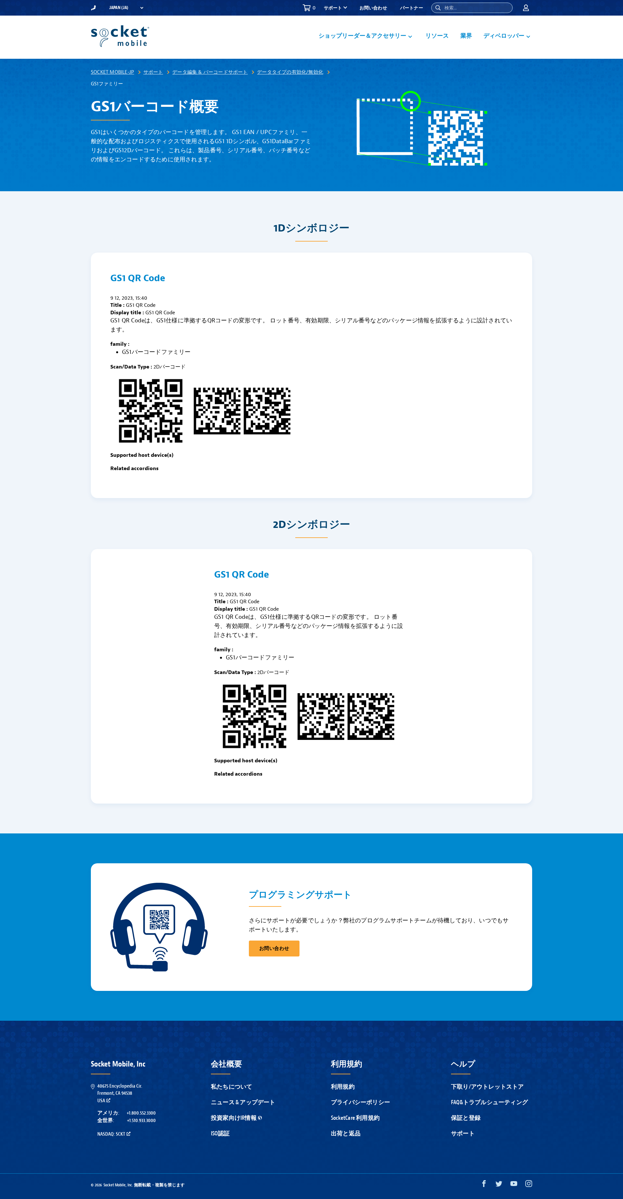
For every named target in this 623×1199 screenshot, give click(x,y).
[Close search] (505, 8)
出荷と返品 (345, 1133)
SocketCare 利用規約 (355, 1118)
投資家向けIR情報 (234, 1118)
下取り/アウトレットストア (487, 1087)
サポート (153, 72)
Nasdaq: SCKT (111, 1134)
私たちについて (231, 1087)
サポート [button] (333, 8)
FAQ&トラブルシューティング (489, 1102)
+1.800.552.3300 (141, 1113)
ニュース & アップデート (243, 1102)
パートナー (411, 8)
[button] (438, 7)
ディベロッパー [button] (503, 36)
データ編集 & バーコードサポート (210, 72)
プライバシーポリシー (360, 1102)
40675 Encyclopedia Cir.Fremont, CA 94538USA (119, 1093)
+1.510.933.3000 (141, 1120)
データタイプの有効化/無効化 (290, 72)
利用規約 (343, 1087)
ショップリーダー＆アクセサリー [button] (362, 36)
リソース (437, 36)
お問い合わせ (373, 8)
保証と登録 (466, 1118)
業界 (466, 36)
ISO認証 (220, 1133)
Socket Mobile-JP (112, 72)
